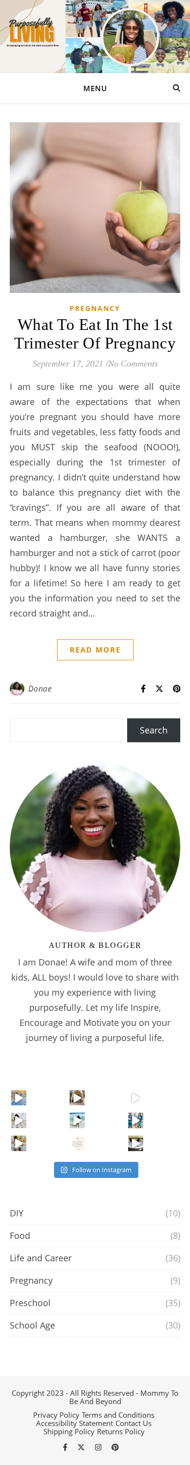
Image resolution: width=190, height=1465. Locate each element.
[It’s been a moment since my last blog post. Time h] (19, 1143)
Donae (40, 688)
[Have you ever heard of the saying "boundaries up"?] (77, 1143)
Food (20, 1235)
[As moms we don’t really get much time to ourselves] (136, 1143)
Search (154, 730)
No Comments (133, 363)
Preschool (30, 1303)
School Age (32, 1325)
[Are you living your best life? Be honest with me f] (136, 1098)
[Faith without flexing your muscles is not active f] (19, 1098)
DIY (16, 1213)
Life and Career (41, 1258)
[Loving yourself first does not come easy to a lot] (77, 1120)
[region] (95, 1400)
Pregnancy (95, 308)
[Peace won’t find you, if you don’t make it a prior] (19, 1120)
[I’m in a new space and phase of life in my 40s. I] (136, 1120)
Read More (95, 650)
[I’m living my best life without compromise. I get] (77, 1098)
